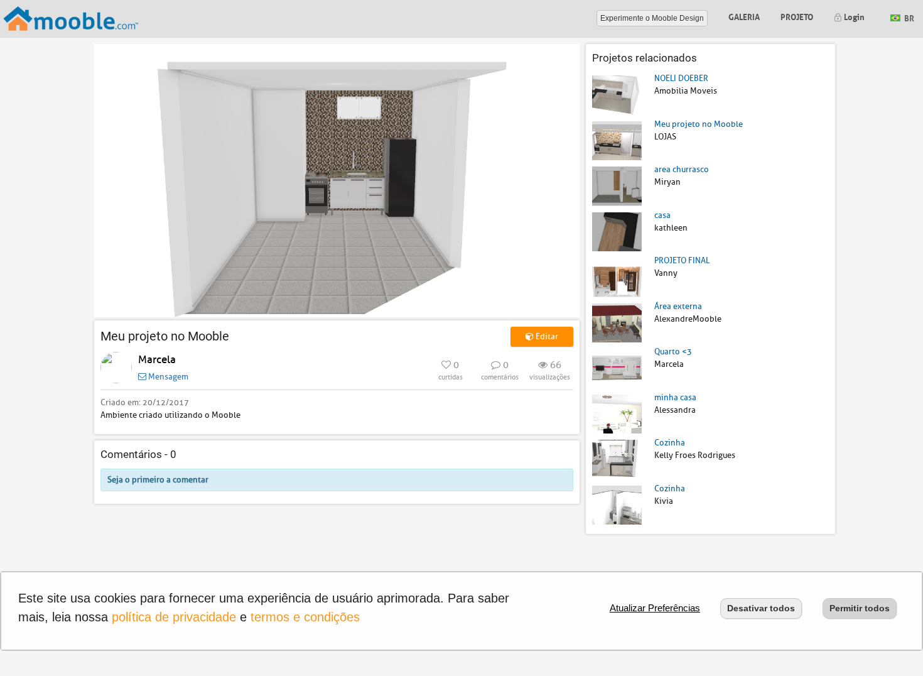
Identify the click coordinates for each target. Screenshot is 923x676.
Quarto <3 (673, 351)
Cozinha (669, 442)
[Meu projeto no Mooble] (617, 139)
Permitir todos (859, 608)
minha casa (675, 397)
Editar (546, 336)
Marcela (157, 359)
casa (662, 215)
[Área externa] (617, 322)
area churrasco (681, 169)
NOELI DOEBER (681, 78)
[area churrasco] (617, 185)
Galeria (744, 16)
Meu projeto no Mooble (698, 124)
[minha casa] (617, 413)
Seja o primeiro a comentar (157, 479)
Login (853, 16)
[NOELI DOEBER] (617, 94)
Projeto (796, 16)
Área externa (678, 306)
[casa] (617, 231)
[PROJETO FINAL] (617, 276)
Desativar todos (761, 608)
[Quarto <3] (617, 368)
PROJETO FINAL (682, 260)
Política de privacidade (174, 617)
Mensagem (167, 376)
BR (908, 17)
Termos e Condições (305, 617)
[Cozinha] (617, 459)
